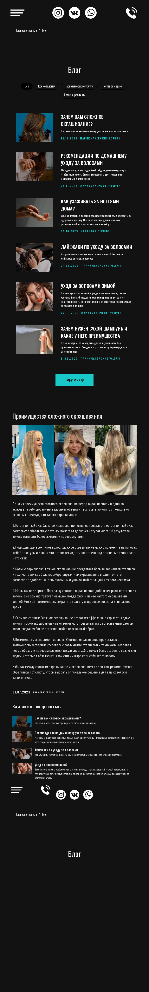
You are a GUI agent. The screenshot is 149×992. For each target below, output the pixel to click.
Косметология (46, 86)
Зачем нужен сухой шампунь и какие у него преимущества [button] (94, 332)
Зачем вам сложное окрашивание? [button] (82, 120)
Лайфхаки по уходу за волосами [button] (96, 246)
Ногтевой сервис (112, 86)
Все (27, 86)
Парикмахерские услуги (79, 86)
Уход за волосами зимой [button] (88, 285)
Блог (44, 30)
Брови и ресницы (74, 95)
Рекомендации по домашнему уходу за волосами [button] (94, 159)
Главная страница (26, 30)
